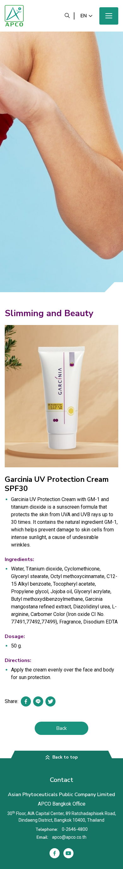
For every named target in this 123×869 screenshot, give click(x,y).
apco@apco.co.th (69, 837)
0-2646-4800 (75, 829)
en (83, 15)
